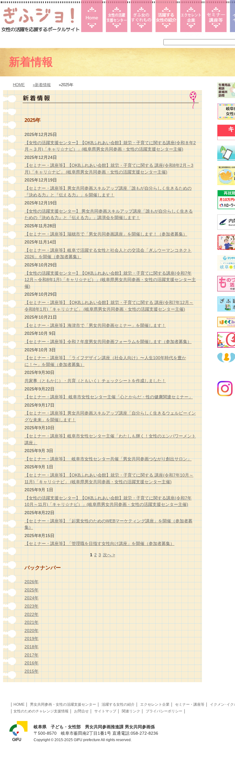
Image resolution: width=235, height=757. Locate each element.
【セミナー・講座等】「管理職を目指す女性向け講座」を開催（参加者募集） (99, 543)
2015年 (31, 671)
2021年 (31, 622)
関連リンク (131, 711)
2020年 (31, 630)
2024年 (31, 597)
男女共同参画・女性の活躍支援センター (63, 704)
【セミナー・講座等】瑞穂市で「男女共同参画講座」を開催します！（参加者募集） (105, 234)
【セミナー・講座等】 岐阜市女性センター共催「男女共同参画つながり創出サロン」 (108, 458)
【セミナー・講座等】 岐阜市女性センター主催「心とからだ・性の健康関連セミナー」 (108, 396)
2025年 (31, 589)
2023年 (31, 606)
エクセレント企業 (155, 704)
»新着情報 (42, 84)
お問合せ (81, 711)
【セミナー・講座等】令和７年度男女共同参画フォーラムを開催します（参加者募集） (108, 341)
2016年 (31, 662)
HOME (19, 84)
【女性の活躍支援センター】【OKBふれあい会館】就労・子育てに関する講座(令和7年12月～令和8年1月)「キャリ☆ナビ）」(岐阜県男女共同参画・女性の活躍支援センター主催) (110, 280)
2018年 (31, 646)
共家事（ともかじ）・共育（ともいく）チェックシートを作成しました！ (95, 380)
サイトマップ (105, 711)
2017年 (31, 655)
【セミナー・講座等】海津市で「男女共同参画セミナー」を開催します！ (95, 325)
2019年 (31, 638)
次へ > (109, 554)
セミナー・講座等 (189, 704)
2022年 (31, 614)
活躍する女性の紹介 (118, 704)
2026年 (31, 581)
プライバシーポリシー (164, 711)
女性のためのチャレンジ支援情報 (41, 711)
